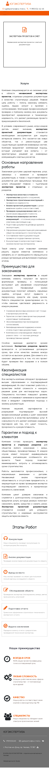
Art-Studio (16, 761)
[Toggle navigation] (5, 13)
